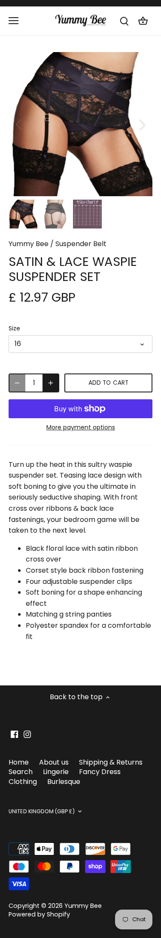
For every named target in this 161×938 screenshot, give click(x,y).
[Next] (141, 124)
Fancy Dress (100, 772)
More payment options (80, 427)
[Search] (124, 21)
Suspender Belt (80, 244)
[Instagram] (27, 734)
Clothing (23, 782)
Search (21, 772)
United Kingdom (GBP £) (42, 811)
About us (54, 762)
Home (19, 762)
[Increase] (51, 383)
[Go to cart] (143, 21)
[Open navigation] (13, 20)
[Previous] (19, 124)
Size (14, 328)
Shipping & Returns (111, 762)
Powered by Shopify (39, 914)
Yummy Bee (29, 244)
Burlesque (63, 782)
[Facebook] (14, 734)
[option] (80, 124)
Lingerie (56, 772)
